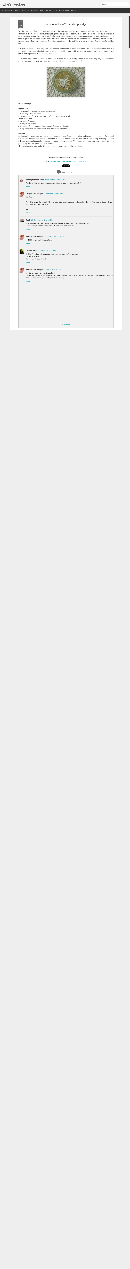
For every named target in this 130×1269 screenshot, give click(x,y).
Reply (28, 186)
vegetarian (83, 161)
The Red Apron (31, 250)
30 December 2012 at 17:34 (54, 236)
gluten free (55, 161)
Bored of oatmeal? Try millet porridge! (66, 24)
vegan (75, 161)
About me (25, 10)
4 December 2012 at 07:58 (53, 193)
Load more (66, 324)
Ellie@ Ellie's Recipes (34, 193)
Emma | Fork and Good (35, 179)
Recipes (34, 10)
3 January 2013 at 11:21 (52, 269)
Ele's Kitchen (64, 10)
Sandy (28, 220)
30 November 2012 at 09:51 (55, 179)
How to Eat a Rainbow (48, 10)
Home (17, 10)
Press (73, 10)
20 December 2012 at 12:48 (41, 220)
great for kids (66, 161)
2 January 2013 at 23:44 (47, 250)
